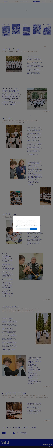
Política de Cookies (18, 226)
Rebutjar (19, 228)
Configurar (26, 228)
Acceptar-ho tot (34, 228)
